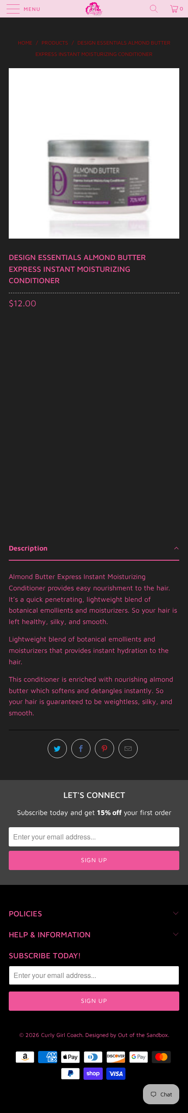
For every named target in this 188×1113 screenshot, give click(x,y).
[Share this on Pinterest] (104, 748)
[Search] (157, 9)
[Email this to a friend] (128, 748)
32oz (47, 355)
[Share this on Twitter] (57, 748)
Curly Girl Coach (61, 1034)
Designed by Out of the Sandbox (126, 1034)
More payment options (94, 452)
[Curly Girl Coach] (94, 8)
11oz (20, 355)
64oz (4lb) (83, 355)
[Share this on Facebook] (81, 748)
